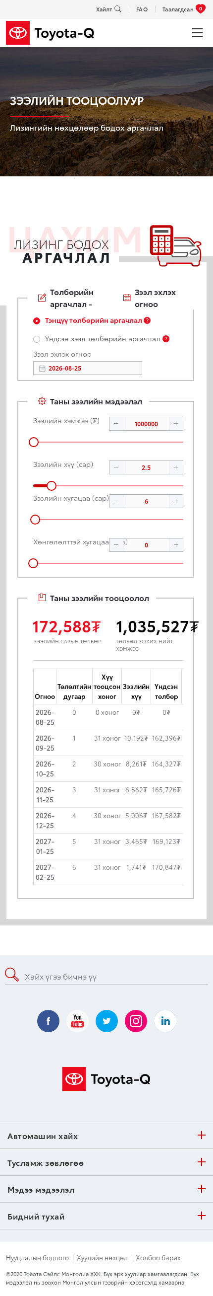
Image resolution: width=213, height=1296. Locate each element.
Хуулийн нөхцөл (102, 1257)
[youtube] (77, 1021)
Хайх (187, 975)
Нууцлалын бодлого (37, 1257)
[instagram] (136, 1021)
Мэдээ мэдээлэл (40, 1189)
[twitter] (107, 1021)
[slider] (108, 442)
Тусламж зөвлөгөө (45, 1162)
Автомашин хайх (42, 1135)
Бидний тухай (35, 1215)
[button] (116, 423)
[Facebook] (48, 1021)
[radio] (92, 320)
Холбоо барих (158, 1257)
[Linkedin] (165, 1021)
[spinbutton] (146, 424)
